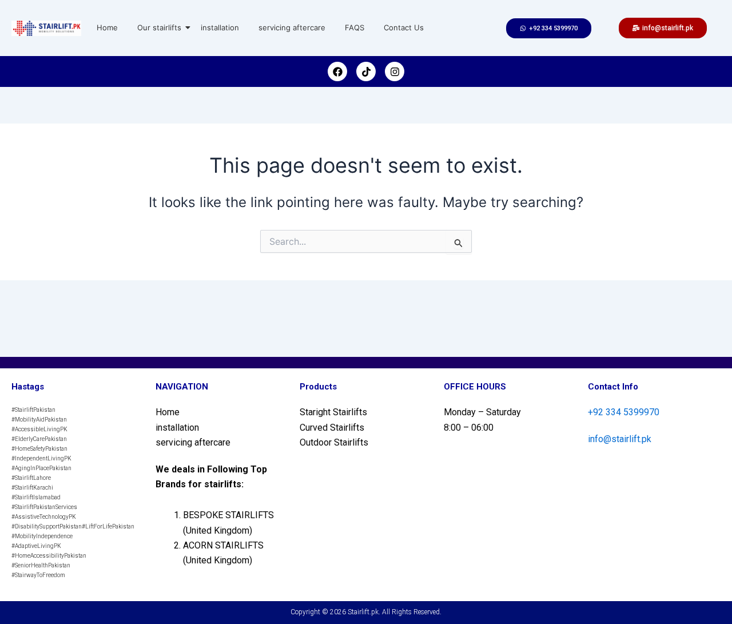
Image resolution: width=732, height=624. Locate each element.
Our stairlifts (159, 27)
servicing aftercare (291, 27)
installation (220, 27)
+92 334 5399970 (623, 412)
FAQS (354, 27)
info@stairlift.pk (619, 439)
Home (107, 27)
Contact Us (404, 27)
